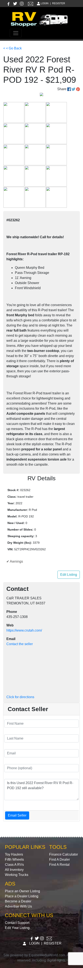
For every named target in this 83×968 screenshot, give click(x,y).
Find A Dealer (59, 859)
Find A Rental (59, 864)
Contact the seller (19, 644)
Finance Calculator (63, 854)
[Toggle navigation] (16, 33)
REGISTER (58, 3)
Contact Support (17, 923)
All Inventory (14, 869)
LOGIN (45, 3)
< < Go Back (12, 48)
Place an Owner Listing (22, 891)
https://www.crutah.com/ (24, 630)
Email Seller (17, 815)
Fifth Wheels (14, 859)
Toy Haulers (14, 854)
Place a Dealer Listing (21, 896)
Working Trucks (16, 875)
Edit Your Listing (17, 928)
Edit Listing (68, 574)
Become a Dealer (18, 901)
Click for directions (20, 697)
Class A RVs (14, 864)
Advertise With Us (18, 906)
